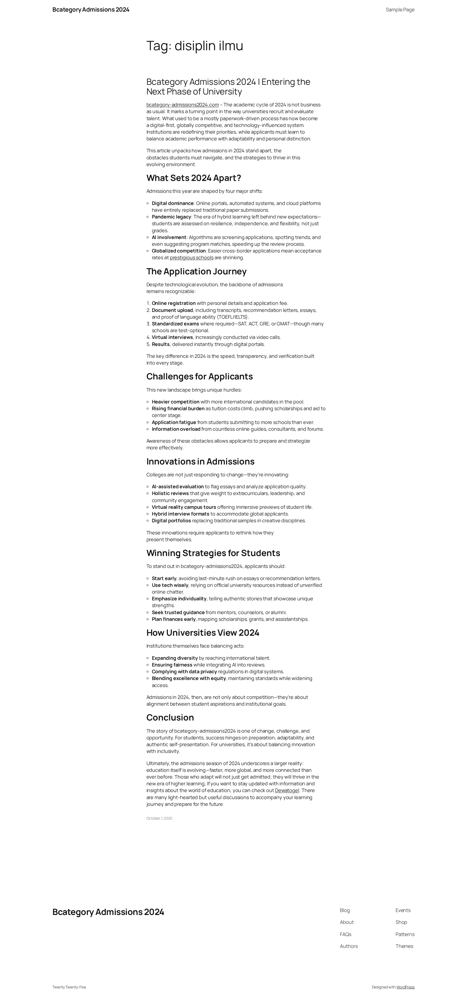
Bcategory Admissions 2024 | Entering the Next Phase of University (228, 86)
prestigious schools (192, 257)
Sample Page (400, 9)
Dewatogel (287, 790)
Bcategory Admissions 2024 (90, 9)
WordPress (405, 986)
